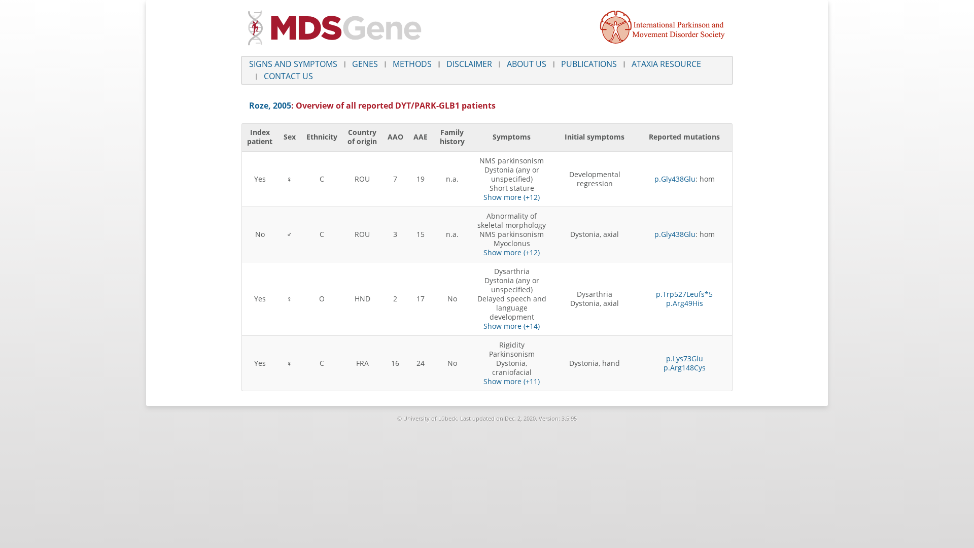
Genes (365, 64)
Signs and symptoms (293, 64)
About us (526, 64)
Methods (412, 64)
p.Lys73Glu (684, 358)
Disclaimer (469, 64)
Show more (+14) (511, 326)
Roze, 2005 (270, 105)
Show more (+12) (511, 197)
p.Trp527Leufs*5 (684, 294)
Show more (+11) (511, 381)
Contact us (288, 76)
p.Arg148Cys (685, 367)
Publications (589, 64)
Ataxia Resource (666, 64)
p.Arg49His (684, 303)
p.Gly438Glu (674, 179)
